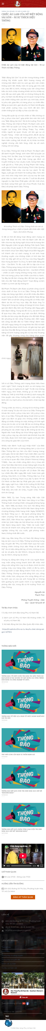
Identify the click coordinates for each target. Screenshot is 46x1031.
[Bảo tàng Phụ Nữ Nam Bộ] (17, 4)
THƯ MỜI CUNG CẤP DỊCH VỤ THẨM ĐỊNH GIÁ (18, 754)
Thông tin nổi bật (8, 11)
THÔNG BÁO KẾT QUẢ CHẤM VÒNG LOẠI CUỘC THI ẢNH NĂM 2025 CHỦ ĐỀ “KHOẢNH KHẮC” (22, 830)
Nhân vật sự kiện (9, 964)
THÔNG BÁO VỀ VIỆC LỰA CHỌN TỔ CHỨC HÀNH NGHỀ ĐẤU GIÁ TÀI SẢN (23, 717)
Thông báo (6, 947)
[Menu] (3, 3)
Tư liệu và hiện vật (22, 11)
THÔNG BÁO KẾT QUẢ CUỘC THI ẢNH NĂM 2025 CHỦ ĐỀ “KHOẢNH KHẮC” (22, 792)
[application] (23, 856)
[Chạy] (4, 866)
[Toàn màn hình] (42, 866)
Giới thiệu (6, 951)
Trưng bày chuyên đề (11, 960)
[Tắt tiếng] (38, 866)
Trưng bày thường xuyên (12, 955)
